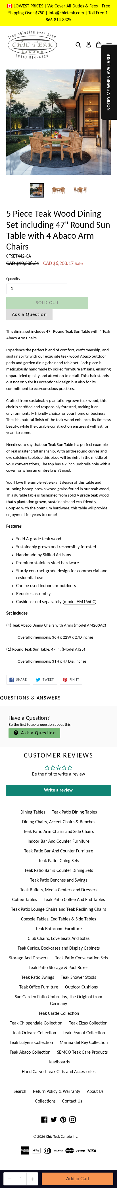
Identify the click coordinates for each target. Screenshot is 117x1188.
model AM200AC (90, 625)
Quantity (13, 279)
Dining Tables (32, 812)
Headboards (58, 1062)
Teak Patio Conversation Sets (81, 958)
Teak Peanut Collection (84, 1033)
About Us (95, 1091)
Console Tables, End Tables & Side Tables (58, 919)
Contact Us (72, 1101)
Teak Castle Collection (58, 1013)
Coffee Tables (24, 900)
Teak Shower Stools (78, 977)
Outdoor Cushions (81, 987)
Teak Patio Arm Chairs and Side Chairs (58, 832)
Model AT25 (73, 649)
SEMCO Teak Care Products (82, 1052)
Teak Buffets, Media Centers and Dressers (58, 890)
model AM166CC (79, 602)
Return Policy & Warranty (56, 1091)
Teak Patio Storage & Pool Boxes (58, 968)
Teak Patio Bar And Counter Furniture (58, 851)
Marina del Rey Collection (84, 1043)
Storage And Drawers (28, 958)
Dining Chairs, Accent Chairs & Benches (58, 822)
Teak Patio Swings (37, 977)
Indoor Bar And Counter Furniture (58, 841)
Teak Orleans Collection (34, 1033)
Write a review (58, 790)
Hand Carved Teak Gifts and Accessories (58, 1072)
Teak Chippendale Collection (36, 1023)
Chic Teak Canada (59, 1137)
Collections (45, 1101)
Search (20, 1091)
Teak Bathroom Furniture (58, 929)
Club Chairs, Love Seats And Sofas (58, 938)
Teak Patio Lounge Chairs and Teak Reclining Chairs (58, 909)
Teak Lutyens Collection (31, 1043)
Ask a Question (29, 314)
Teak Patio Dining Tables (74, 812)
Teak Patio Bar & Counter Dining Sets (58, 870)
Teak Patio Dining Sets (58, 861)
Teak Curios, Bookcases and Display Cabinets (59, 948)
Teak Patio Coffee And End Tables (74, 900)
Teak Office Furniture (38, 987)
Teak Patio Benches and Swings (58, 880)
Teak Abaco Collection (30, 1052)
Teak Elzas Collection (88, 1023)
